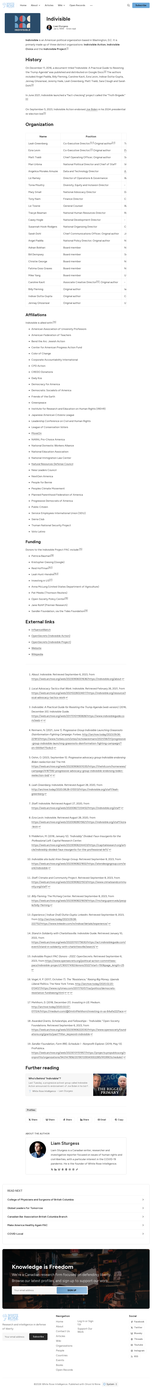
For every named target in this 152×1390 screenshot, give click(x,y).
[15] (80, 549)
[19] (86, 610)
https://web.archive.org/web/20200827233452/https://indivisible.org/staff (76, 807)
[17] (50, 579)
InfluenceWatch (41, 629)
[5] (44, 113)
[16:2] (56, 573)
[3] (32, 85)
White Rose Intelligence (55, 1384)
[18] (66, 598)
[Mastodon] (66, 1169)
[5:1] (92, 142)
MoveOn (36, 433)
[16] (52, 555)
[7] (91, 149)
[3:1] (113, 142)
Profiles (31, 1110)
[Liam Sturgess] (49, 28)
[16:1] (50, 567)
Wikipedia (37, 654)
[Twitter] (52, 1169)
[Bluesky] (59, 1169)
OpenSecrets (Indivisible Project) (51, 642)
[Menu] (91, 5)
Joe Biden (92, 109)
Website (36, 648)
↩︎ (123, 678)
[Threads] (62, 1169)
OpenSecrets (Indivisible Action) (50, 635)
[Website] (77, 1169)
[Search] (128, 5)
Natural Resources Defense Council (52, 463)
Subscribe (141, 5)
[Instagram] (73, 1169)
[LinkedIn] (55, 1169)
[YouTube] (70, 1169)
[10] (97, 281)
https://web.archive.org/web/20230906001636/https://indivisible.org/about (76, 678)
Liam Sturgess (60, 26)
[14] (54, 322)
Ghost (88, 1384)
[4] (27, 99)
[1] (67, 48)
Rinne (97, 1384)
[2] (105, 71)
